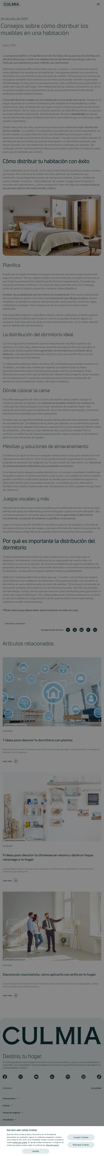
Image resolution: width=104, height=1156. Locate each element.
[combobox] (100, 1129)
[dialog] (52, 1141)
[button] (36, 1150)
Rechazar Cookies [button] (81, 1145)
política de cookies (20, 1142)
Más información (52, 1145)
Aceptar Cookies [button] (80, 1137)
